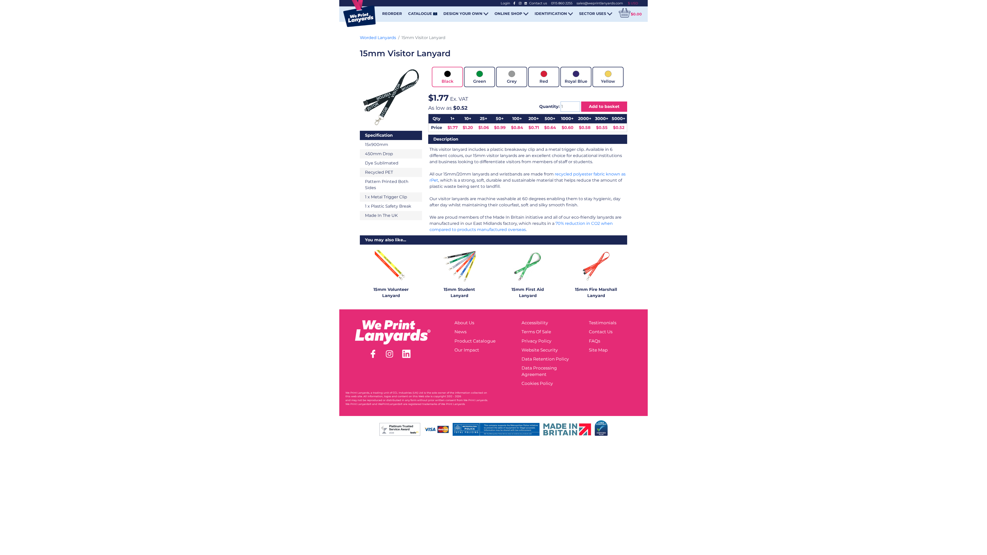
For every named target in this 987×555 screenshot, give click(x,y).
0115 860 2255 (561, 3)
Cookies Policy (537, 383)
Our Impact (466, 350)
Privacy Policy (536, 341)
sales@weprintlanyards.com (600, 3)
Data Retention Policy (545, 359)
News (460, 331)
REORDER (392, 13)
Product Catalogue (475, 341)
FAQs (594, 341)
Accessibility (535, 322)
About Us (464, 322)
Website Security (540, 350)
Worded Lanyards (378, 37)
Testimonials (602, 322)
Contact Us (601, 331)
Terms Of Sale (536, 331)
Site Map (598, 350)
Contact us (538, 3)
